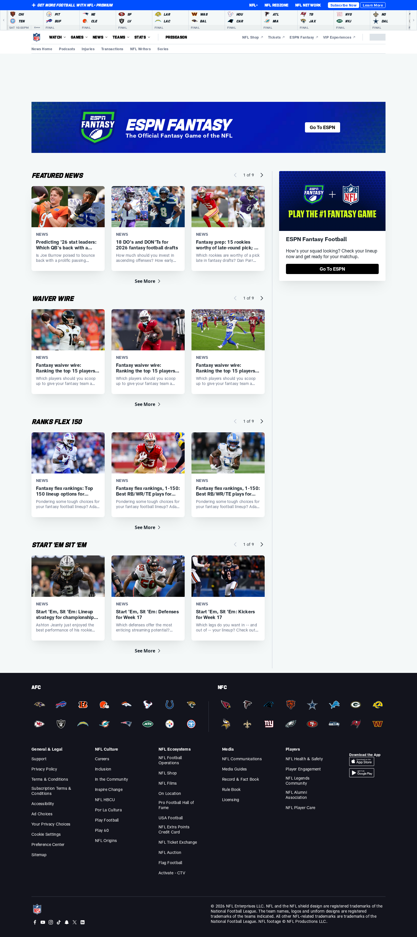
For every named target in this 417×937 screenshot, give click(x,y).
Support (39, 758)
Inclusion (103, 769)
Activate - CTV (172, 872)
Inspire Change (109, 789)
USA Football (171, 817)
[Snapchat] (66, 922)
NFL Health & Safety (304, 758)
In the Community (111, 779)
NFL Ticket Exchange (178, 842)
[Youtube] (42, 922)
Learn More (373, 5)
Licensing (230, 799)
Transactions (112, 49)
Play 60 (102, 830)
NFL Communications (242, 758)
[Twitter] (74, 922)
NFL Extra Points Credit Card (174, 829)
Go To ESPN (322, 127)
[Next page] (261, 175)
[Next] (413, 20)
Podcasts (67, 49)
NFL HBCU (105, 799)
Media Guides (234, 769)
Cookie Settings (46, 834)
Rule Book (231, 789)
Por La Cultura (108, 809)
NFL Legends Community (297, 781)
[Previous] (3, 20)
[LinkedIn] (82, 922)
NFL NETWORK (308, 5)
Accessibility (42, 803)
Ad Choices (41, 813)
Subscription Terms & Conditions (51, 791)
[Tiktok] (58, 922)
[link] (332, 269)
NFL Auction (170, 852)
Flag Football (170, 862)
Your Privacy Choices (51, 824)
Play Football (107, 820)
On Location (170, 793)
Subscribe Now (343, 5)
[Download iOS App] (361, 761)
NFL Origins (106, 840)
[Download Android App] (361, 772)
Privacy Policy (44, 769)
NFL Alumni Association (296, 795)
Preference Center (48, 844)
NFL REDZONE (276, 5)
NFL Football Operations (170, 760)
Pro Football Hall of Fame (176, 805)
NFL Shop (168, 772)
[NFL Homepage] (36, 37)
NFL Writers (140, 49)
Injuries (88, 49)
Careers (102, 758)
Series (163, 49)
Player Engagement (303, 769)
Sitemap (39, 854)
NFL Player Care (300, 807)
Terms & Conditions (49, 779)
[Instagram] (50, 922)
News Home (41, 49)
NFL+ (253, 5)
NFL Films (168, 783)
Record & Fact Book (240, 779)
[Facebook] (34, 922)
